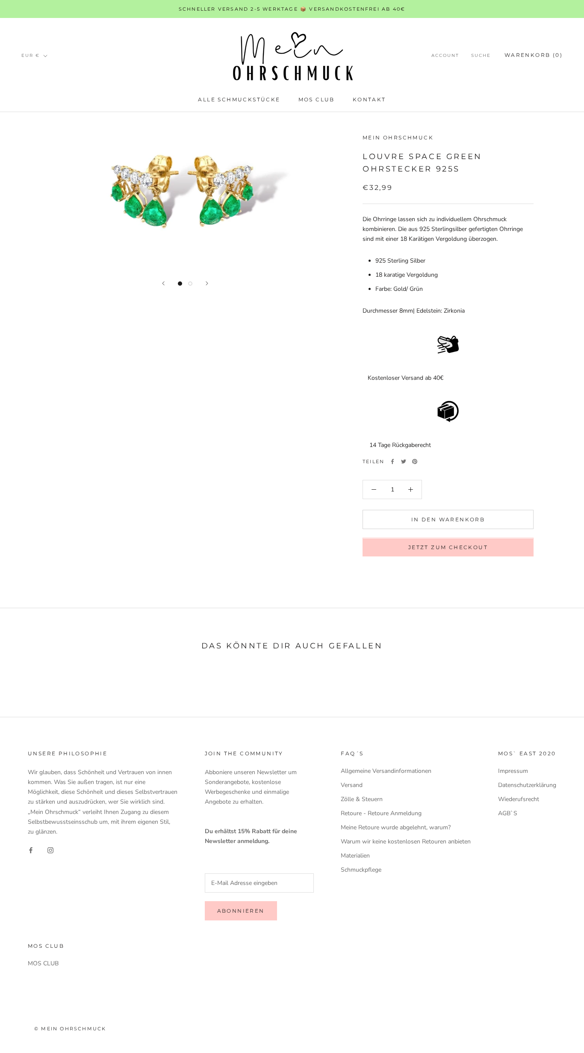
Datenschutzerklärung (527, 785)
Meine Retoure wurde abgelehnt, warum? (396, 827)
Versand (352, 785)
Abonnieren (241, 911)
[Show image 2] (190, 283)
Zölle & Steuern (362, 799)
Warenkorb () (533, 55)
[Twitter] (403, 461)
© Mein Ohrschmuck (70, 1029)
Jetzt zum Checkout (448, 547)
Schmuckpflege (361, 870)
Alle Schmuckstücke (239, 99)
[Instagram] (50, 850)
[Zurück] (163, 283)
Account (445, 56)
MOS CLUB (316, 99)
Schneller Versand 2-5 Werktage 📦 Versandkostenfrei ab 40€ (292, 9)
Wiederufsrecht (518, 799)
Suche (481, 56)
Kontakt (369, 99)
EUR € (30, 55)
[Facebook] (392, 461)
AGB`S (507, 813)
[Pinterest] (414, 461)
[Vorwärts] (207, 283)
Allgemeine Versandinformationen (386, 771)
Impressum (513, 771)
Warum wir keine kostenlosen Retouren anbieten (406, 841)
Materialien (355, 856)
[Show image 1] (180, 283)
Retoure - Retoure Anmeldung (381, 813)
